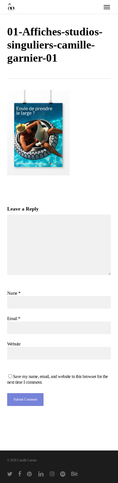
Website (14, 343)
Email (13, 318)
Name (14, 293)
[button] (107, 7)
